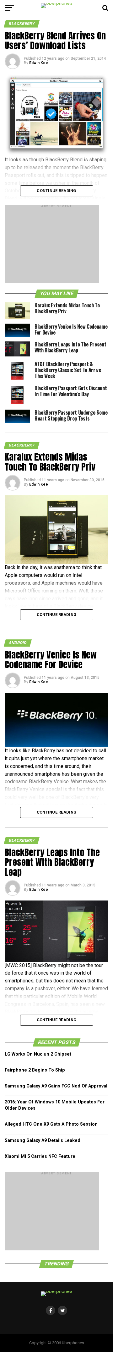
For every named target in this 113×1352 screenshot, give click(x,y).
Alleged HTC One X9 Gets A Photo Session (51, 1124)
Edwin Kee (38, 63)
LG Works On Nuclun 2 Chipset (38, 1054)
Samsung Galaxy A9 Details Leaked (42, 1140)
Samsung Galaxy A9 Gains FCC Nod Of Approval (56, 1086)
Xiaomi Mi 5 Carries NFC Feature (40, 1156)
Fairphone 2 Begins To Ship (35, 1070)
